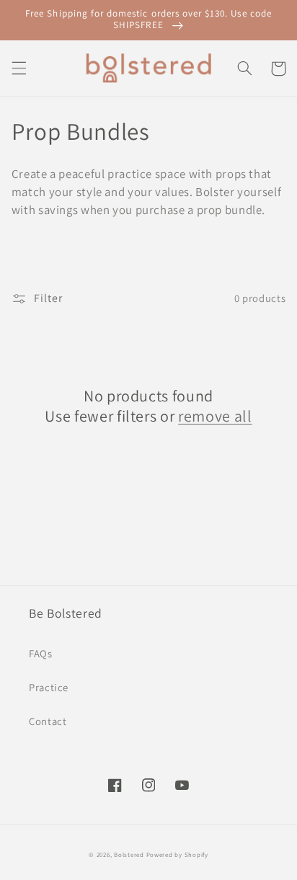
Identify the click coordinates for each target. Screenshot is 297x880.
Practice (48, 687)
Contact (47, 721)
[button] (18, 68)
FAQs (41, 653)
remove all (215, 416)
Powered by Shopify (177, 854)
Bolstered (130, 854)
